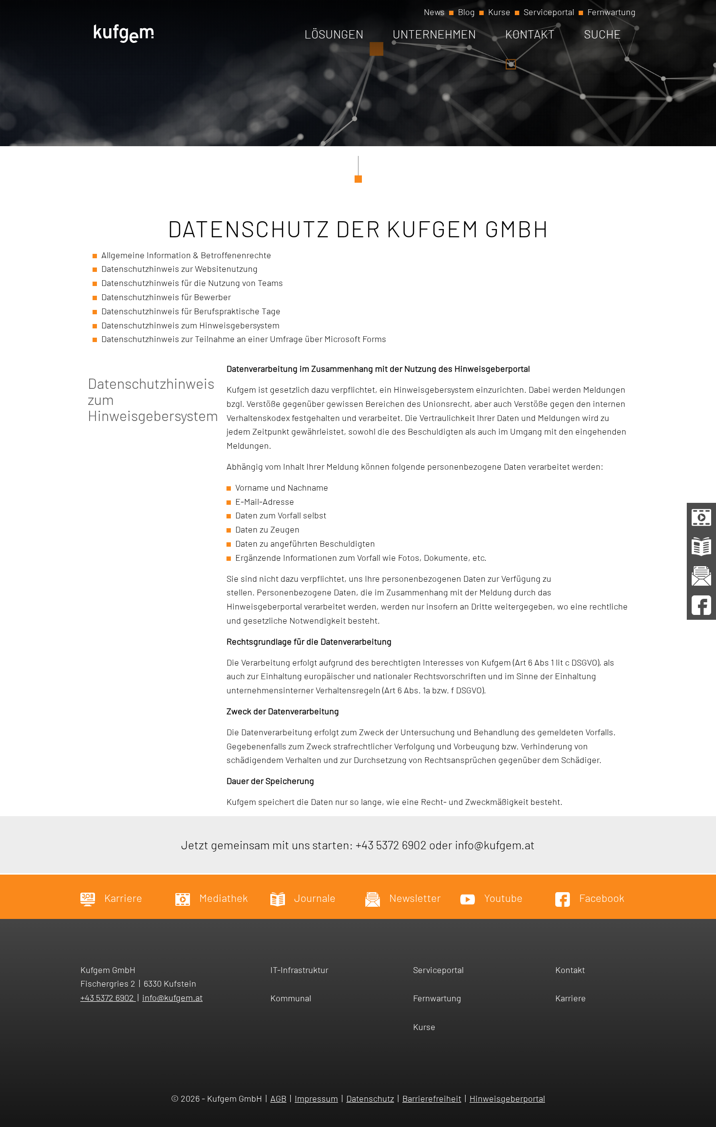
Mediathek (222, 897)
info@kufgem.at (495, 845)
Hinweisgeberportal (507, 1098)
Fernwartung (611, 11)
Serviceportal (549, 11)
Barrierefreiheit (431, 1098)
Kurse (499, 11)
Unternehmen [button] (434, 34)
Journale (314, 897)
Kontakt (530, 34)
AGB (278, 1098)
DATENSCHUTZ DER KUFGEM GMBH (358, 228)
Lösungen (333, 34)
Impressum (316, 1098)
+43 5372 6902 (391, 845)
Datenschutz (370, 1098)
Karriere (122, 897)
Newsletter (414, 897)
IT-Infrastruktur (299, 969)
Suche (602, 34)
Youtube (502, 897)
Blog (466, 11)
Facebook (600, 897)
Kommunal (290, 998)
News (434, 11)
